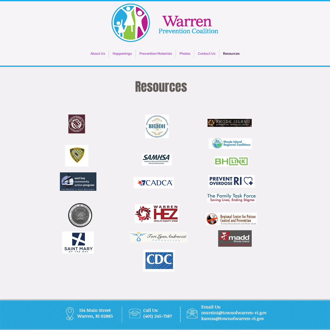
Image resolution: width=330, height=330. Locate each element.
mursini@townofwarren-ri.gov (234, 312)
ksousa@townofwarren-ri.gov (232, 318)
